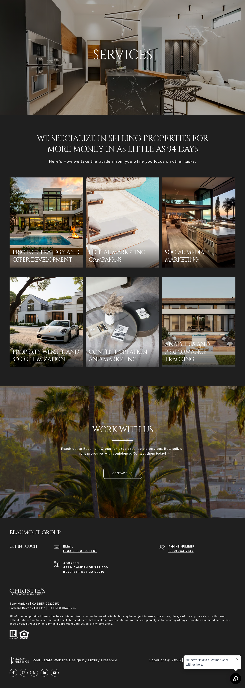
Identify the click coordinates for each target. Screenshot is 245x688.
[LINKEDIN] (44, 673)
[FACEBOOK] (13, 673)
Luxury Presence (102, 660)
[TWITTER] (34, 673)
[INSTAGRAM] (24, 673)
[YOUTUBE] (55, 673)
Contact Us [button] (122, 473)
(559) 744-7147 (181, 551)
